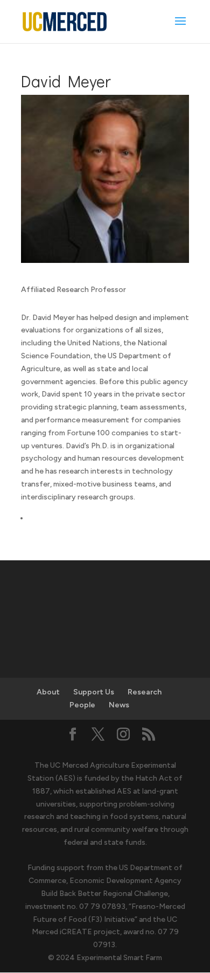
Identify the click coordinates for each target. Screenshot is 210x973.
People (82, 705)
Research (145, 692)
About (48, 692)
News (119, 705)
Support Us (93, 692)
